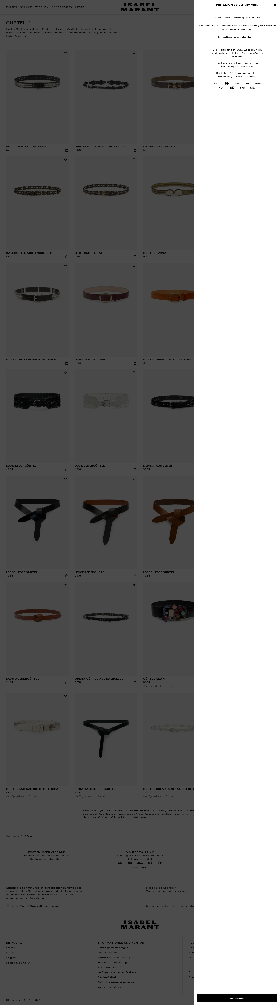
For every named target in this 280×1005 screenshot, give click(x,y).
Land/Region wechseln (234, 37)
